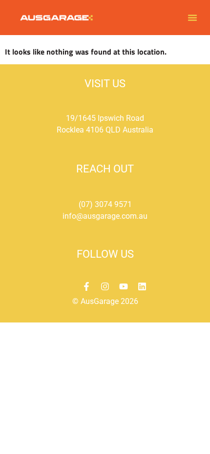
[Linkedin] (142, 286)
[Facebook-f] (86, 286)
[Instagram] (105, 286)
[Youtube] (123, 286)
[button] (192, 17)
